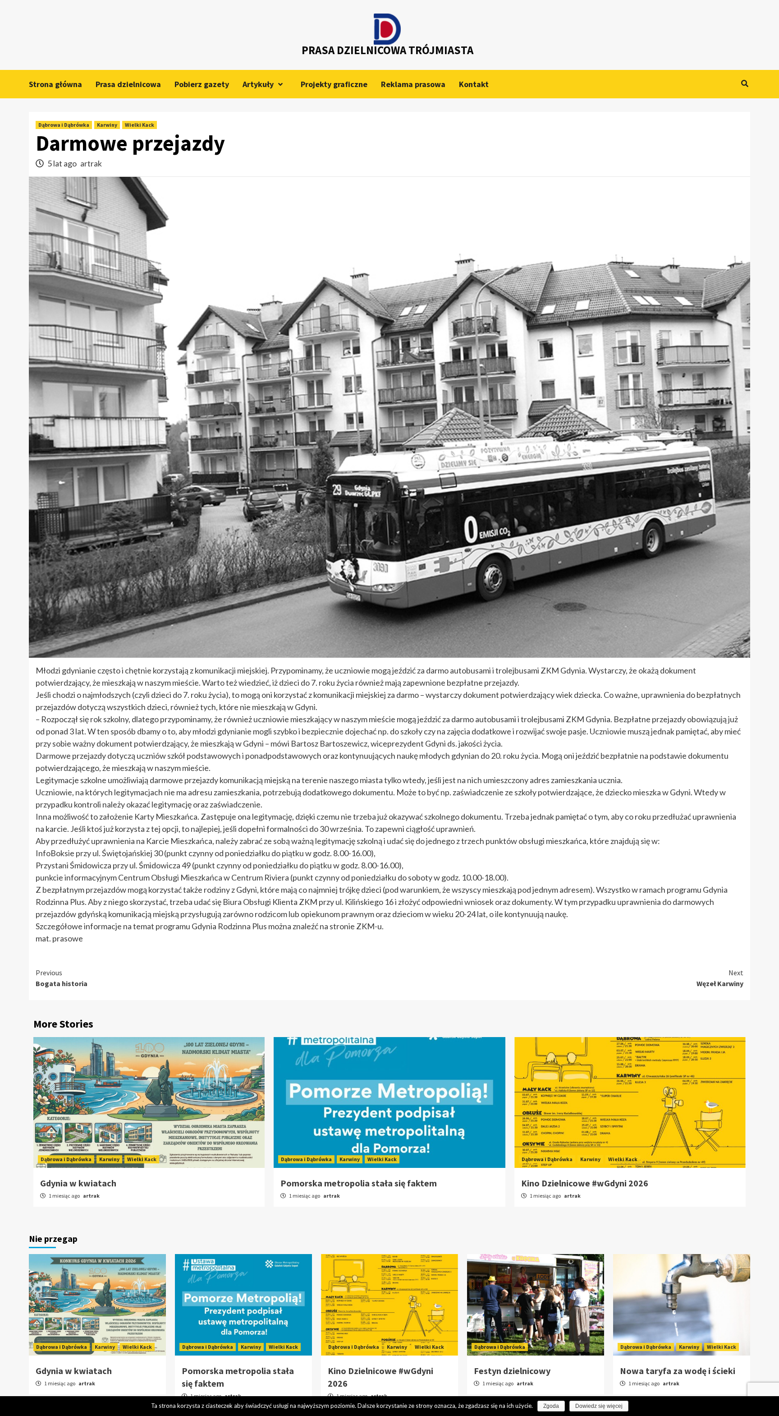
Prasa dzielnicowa (128, 84)
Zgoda (551, 1406)
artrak (91, 163)
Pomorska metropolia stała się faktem (358, 1183)
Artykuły (258, 84)
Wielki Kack (139, 124)
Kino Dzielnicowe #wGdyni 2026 (584, 1183)
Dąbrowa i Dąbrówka (63, 124)
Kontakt (474, 84)
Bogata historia (61, 978)
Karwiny (107, 124)
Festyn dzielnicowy (512, 1370)
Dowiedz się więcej (599, 1406)
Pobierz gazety (201, 84)
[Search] (744, 83)
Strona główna (55, 84)
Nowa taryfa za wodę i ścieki (677, 1370)
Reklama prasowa (413, 84)
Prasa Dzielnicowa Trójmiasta (387, 50)
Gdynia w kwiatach (78, 1183)
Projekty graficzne (334, 84)
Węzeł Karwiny (720, 978)
